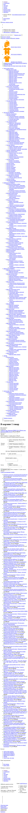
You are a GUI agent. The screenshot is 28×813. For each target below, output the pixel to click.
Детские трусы (12, 154)
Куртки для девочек (14, 160)
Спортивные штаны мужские (16, 220)
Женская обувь (9, 366)
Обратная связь (4, 805)
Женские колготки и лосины (13, 270)
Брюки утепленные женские (16, 322)
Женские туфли (13, 380)
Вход (4, 19)
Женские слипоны (13, 374)
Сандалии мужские (14, 365)
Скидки (5, 8)
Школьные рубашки (14, 134)
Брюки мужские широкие (15, 255)
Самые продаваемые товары (7, 472)
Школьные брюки (13, 133)
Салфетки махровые (14, 411)
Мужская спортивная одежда (13, 218)
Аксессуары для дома (20, 65)
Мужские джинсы (10, 199)
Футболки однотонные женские (17, 328)
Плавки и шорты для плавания (13, 246)
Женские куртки (10, 281)
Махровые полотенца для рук (16, 400)
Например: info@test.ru (18, 444)
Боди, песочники (13, 126)
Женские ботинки (13, 370)
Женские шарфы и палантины (16, 74)
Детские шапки (13, 103)
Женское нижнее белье (11, 273)
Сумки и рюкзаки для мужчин (16, 99)
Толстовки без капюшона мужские (17, 211)
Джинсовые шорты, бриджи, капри (17, 297)
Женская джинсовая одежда (13, 289)
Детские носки (10, 166)
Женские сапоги (13, 376)
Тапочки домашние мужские (16, 407)
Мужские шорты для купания (16, 247)
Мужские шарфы (13, 91)
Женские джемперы (14, 305)
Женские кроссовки (14, 367)
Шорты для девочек (14, 176)
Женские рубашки (13, 337)
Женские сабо (12, 379)
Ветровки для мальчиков (15, 173)
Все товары (6, 764)
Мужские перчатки (14, 97)
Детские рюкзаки (13, 104)
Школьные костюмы (14, 139)
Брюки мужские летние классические (15, 253)
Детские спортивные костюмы (16, 142)
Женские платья (10, 309)
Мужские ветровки (11, 250)
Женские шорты (10, 342)
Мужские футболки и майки (13, 184)
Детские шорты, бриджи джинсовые (18, 149)
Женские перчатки (13, 72)
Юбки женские (10, 353)
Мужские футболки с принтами (17, 185)
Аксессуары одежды (16, 47)
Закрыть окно (17, 35)
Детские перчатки (13, 108)
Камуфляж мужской (11, 228)
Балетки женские (13, 378)
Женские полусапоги (14, 372)
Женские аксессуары (11, 69)
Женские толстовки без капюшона (17, 316)
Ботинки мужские (13, 362)
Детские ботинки (13, 389)
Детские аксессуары (11, 100)
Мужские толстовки (11, 207)
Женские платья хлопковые (16, 311)
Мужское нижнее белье (12, 193)
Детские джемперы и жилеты (13, 150)
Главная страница (7, 418)
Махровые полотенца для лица (16, 398)
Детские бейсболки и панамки (16, 111)
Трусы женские (13, 275)
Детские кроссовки (14, 383)
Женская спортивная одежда (13, 331)
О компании (6, 3)
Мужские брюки (10, 251)
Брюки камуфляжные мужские (16, 229)
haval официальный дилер (18, 14)
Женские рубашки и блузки (13, 335)
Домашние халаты (10, 413)
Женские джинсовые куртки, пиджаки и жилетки (16, 295)
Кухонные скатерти (11, 415)
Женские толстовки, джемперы (14, 314)
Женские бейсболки (14, 71)
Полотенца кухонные (14, 397)
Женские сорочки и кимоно (16, 280)
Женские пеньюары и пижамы (16, 276)
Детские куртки (10, 159)
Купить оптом (6, 9)
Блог (4, 4)
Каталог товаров (6, 36)
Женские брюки (10, 318)
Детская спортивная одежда (13, 141)
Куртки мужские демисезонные (17, 214)
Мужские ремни (13, 95)
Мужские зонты (13, 93)
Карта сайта (6, 765)
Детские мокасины (13, 384)
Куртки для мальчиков (14, 162)
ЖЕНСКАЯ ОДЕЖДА (21, 63)
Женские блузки (13, 336)
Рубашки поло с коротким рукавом (17, 349)
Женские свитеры (13, 306)
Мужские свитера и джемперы (13, 238)
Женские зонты (13, 81)
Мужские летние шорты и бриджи (14, 242)
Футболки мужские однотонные (17, 190)
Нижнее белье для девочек (15, 153)
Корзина (3, 811)
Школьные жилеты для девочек (17, 138)
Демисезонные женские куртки (17, 283)
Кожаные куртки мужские (15, 216)
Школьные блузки (13, 136)
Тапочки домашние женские (16, 406)
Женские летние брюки (15, 319)
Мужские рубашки (11, 259)
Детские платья (10, 163)
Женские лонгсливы (14, 327)
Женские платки (13, 76)
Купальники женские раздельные (17, 341)
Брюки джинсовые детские (15, 146)
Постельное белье (10, 401)
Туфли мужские (13, 361)
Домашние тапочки (11, 405)
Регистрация (6, 18)
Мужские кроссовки (14, 359)
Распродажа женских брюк (15, 320)
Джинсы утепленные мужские (16, 205)
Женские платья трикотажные (16, 310)
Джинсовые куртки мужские (16, 206)
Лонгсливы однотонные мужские (17, 192)
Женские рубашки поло (12, 345)
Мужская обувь (10, 357)
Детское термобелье (14, 158)
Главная (5, 1)
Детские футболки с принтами (16, 116)
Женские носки (13, 352)
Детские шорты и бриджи (12, 175)
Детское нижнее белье (11, 151)
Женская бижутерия (14, 85)
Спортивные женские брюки (16, 332)
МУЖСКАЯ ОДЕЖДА (16, 62)
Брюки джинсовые (13, 201)
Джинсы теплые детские (15, 147)
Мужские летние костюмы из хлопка (15, 249)
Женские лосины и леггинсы (16, 272)
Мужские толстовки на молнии (17, 208)
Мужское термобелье (14, 198)
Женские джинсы (13, 290)
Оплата (5, 7)
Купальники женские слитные (16, 340)
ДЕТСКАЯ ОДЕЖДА (16, 54)
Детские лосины (10, 179)
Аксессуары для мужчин (12, 86)
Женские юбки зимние (14, 354)
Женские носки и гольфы (12, 350)
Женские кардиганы (14, 307)
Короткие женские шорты (15, 344)
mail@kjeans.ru (23, 783)
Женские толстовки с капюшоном (17, 315)
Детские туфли (13, 387)
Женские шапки (13, 80)
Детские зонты (12, 106)
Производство (6, 10)
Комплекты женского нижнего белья (18, 277)
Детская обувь (9, 381)
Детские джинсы (10, 145)
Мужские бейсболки (14, 87)
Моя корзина (7, 32)
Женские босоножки (14, 368)
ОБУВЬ (10, 64)
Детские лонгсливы (14, 119)
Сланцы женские (13, 371)
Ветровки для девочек (14, 172)
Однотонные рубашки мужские (17, 267)
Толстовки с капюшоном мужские (17, 210)
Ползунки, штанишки (14, 128)
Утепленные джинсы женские (16, 292)
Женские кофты (10, 303)
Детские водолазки (11, 169)
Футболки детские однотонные (17, 117)
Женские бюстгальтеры (15, 279)
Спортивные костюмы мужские (17, 219)
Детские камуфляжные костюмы (17, 181)
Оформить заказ (15, 32)
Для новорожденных (11, 121)
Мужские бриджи (13, 245)
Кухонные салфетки (11, 410)
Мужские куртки (10, 212)
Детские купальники (11, 113)
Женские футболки (11, 323)
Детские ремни (13, 102)
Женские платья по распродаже (17, 313)
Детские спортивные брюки (16, 143)
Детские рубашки (10, 168)
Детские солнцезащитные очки (16, 107)
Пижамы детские (13, 155)
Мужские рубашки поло (12, 221)
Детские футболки (10, 115)
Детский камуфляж (11, 180)
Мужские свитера (13, 240)
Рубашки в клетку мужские (16, 260)
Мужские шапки (13, 98)
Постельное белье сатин (15, 404)
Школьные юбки (13, 132)
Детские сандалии (13, 388)
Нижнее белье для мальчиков (16, 156)
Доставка (5, 5)
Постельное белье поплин (15, 402)
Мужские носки (13, 194)
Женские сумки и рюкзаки (15, 77)
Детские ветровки (10, 171)
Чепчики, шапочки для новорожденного (14, 125)
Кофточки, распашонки (15, 123)
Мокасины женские (14, 375)
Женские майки (13, 329)
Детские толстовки (11, 167)
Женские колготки (13, 271)
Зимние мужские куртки (15, 215)
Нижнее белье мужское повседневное (15, 196)
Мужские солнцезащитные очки (17, 94)
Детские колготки (10, 164)
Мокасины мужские (14, 363)
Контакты (5, 12)
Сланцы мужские (13, 358)
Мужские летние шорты (15, 244)
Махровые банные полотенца (16, 393)
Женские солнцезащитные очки (17, 73)
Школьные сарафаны (14, 137)
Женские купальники (11, 339)
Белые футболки (13, 120)
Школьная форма (10, 130)
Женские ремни (13, 78)
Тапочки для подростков (15, 409)
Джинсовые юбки (13, 293)
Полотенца (9, 392)
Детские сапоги (13, 385)
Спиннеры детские (14, 110)
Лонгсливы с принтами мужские (17, 186)
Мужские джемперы (14, 241)
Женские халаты (13, 414)
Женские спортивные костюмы (16, 333)
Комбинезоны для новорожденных (17, 129)
